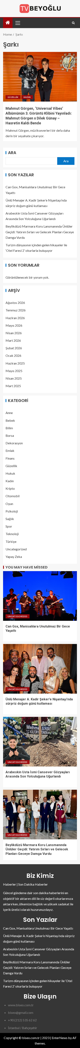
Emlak (10, 450)
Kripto (10, 488)
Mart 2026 (13, 340)
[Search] (73, 23)
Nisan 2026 (14, 333)
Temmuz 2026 (16, 310)
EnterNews (59, 1038)
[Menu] (17, 23)
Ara (12, 153)
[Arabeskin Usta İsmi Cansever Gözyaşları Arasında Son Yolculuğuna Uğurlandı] (40, 742)
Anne (9, 413)
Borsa (10, 435)
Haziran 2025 (15, 363)
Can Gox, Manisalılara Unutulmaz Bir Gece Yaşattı (38, 928)
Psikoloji (12, 511)
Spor (9, 526)
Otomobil (12, 496)
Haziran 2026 (15, 318)
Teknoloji (12, 534)
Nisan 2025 (14, 378)
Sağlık (10, 519)
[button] (17, 23)
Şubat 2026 (14, 348)
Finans (10, 458)
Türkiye (11, 541)
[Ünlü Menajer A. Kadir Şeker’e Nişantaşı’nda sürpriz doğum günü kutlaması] (40, 669)
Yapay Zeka (14, 556)
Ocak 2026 (13, 355)
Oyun (9, 504)
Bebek (10, 420)
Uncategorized (16, 549)
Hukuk (10, 473)
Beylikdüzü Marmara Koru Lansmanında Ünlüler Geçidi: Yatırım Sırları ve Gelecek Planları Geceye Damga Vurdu (40, 231)
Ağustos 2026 (15, 302)
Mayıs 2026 (14, 325)
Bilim (9, 428)
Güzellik (13, 97)
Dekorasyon (14, 443)
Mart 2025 (13, 386)
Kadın (27, 97)
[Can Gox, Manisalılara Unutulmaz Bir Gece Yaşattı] (40, 596)
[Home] (8, 23)
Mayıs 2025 (14, 371)
